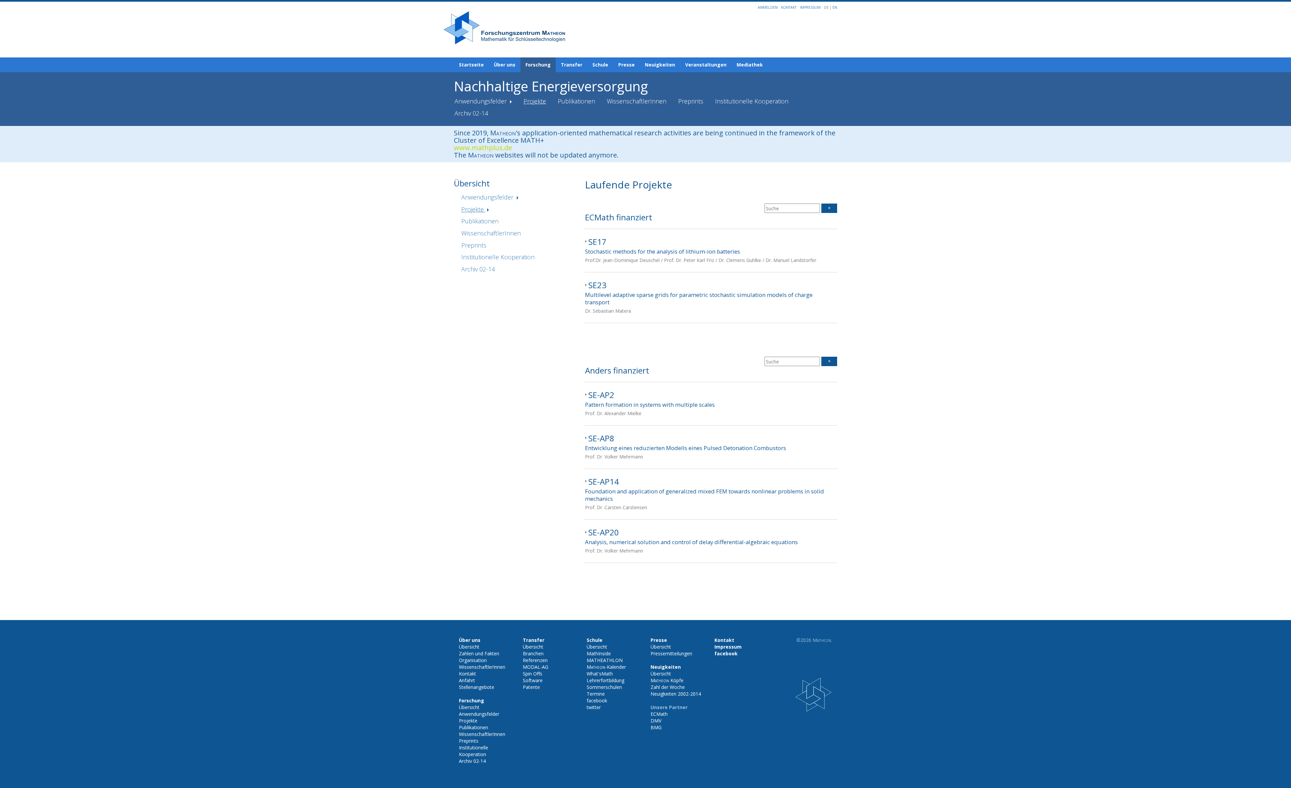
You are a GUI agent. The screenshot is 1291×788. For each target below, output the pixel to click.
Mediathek (750, 64)
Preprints (690, 101)
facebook (597, 700)
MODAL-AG (535, 667)
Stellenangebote (476, 687)
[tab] (711, 250)
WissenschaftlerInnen (636, 101)
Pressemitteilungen (671, 653)
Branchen (533, 653)
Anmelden (768, 7)
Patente (531, 687)
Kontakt (788, 7)
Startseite (471, 64)
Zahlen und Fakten (479, 653)
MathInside (599, 653)
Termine (596, 694)
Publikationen (576, 101)
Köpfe (667, 680)
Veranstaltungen (706, 64)
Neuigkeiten (660, 64)
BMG (656, 727)
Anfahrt (467, 680)
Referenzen (535, 660)
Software (533, 680)
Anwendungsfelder (481, 101)
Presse (626, 64)
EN (834, 7)
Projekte (534, 101)
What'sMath (600, 673)
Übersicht (469, 647)
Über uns (504, 64)
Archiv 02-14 (471, 113)
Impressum (810, 7)
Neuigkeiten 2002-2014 (676, 694)
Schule (600, 64)
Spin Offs (532, 673)
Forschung (538, 64)
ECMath (659, 714)
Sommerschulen (604, 687)
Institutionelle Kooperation (751, 101)
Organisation (473, 660)
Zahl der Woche (668, 687)
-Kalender (606, 667)
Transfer (571, 64)
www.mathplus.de (483, 147)
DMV (656, 720)
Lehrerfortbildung (605, 680)
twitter (594, 707)
